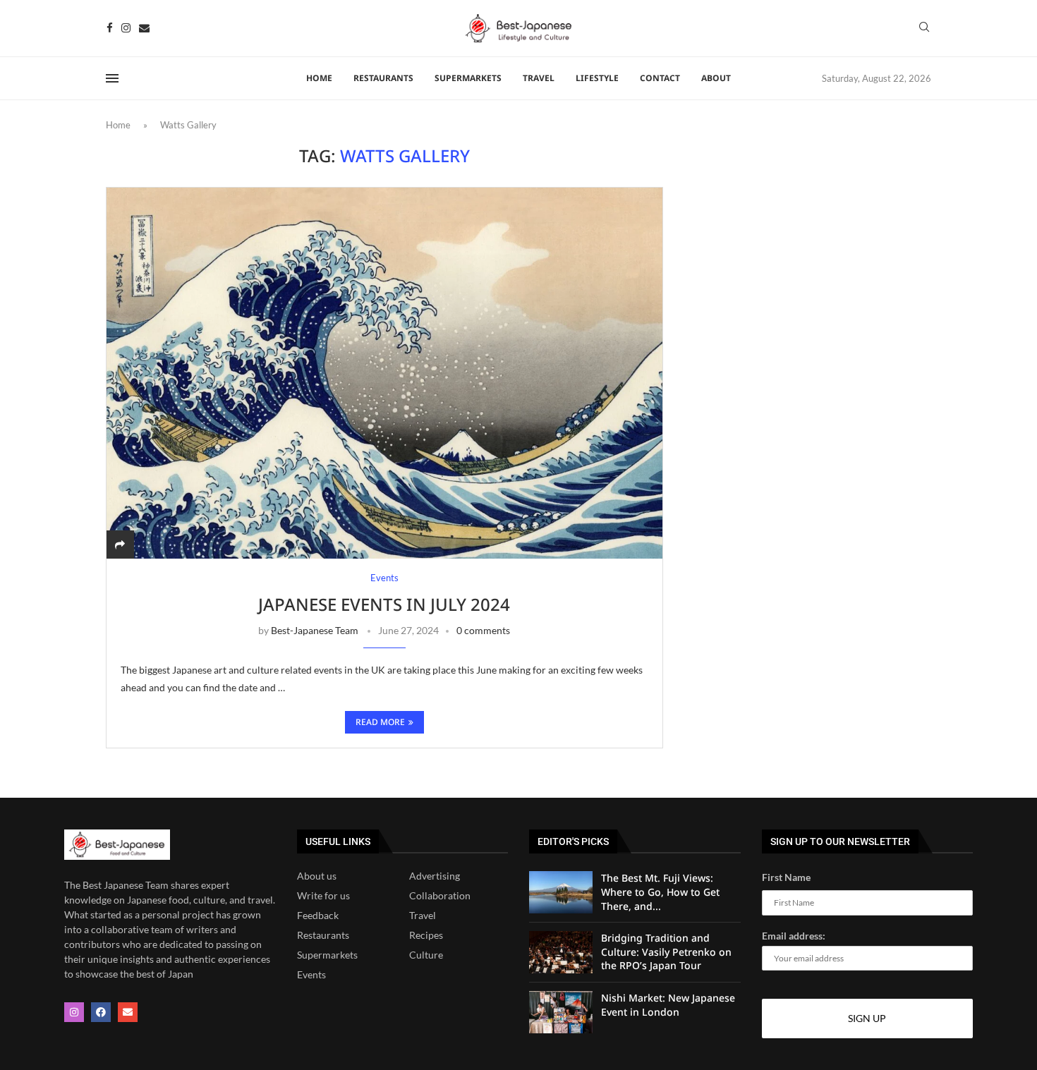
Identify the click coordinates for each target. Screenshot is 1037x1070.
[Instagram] (126, 28)
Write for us (323, 896)
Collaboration (440, 896)
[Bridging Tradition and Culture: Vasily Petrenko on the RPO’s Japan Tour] (561, 952)
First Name (786, 877)
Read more (380, 722)
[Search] (924, 28)
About (716, 78)
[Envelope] (128, 1012)
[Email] (144, 28)
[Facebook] (110, 28)
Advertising (434, 876)
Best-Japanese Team (314, 630)
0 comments (483, 630)
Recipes (426, 935)
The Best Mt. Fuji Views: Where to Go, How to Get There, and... (660, 891)
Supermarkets (468, 78)
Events (311, 975)
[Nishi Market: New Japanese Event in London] (561, 1012)
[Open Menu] (112, 78)
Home (319, 78)
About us (316, 876)
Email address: (793, 936)
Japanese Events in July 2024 (384, 604)
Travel (538, 78)
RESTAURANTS (383, 78)
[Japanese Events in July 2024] (384, 373)
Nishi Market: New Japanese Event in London (668, 1005)
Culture (426, 955)
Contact (660, 78)
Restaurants (323, 935)
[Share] (120, 544)
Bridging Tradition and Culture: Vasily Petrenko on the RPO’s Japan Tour (666, 951)
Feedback (318, 915)
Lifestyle (597, 78)
